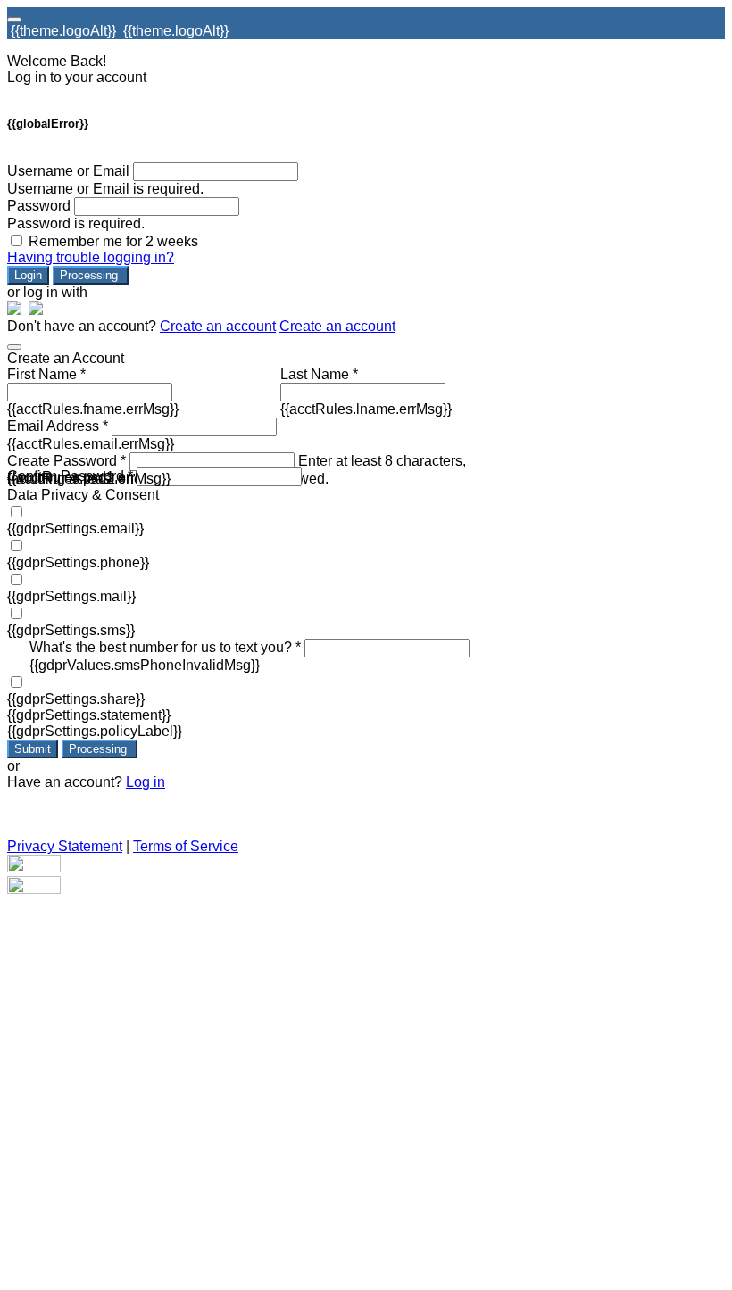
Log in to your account (76, 77)
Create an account (218, 326)
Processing (90, 275)
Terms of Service (185, 846)
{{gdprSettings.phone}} (78, 562)
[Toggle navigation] (14, 19)
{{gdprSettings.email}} (75, 528)
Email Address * (57, 426)
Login (28, 275)
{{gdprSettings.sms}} (71, 630)
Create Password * (66, 460)
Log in (145, 782)
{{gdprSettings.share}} (76, 699)
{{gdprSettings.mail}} (71, 596)
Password (39, 205)
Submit (32, 749)
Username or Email (68, 170)
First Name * (46, 374)
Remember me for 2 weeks (113, 241)
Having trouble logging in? (90, 257)
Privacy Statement (64, 846)
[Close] (14, 347)
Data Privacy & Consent (83, 494)
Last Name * (319, 374)
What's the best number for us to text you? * (165, 647)
